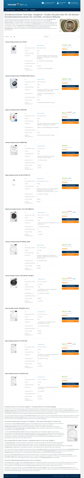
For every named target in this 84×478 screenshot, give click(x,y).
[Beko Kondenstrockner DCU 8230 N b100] (13, 381)
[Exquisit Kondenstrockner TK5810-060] (13, 117)
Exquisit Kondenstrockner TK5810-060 (15, 110)
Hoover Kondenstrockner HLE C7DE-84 (16, 42)
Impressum (55, 476)
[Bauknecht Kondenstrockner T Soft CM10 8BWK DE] (13, 216)
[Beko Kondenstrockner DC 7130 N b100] (13, 348)
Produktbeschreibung (70, 52)
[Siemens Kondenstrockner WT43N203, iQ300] (13, 249)
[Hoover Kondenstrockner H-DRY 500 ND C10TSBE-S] (13, 283)
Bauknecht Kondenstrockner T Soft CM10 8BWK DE (19, 209)
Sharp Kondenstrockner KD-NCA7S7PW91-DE (17, 175)
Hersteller (25, 9)
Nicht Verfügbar (70, 54)
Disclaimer (67, 476)
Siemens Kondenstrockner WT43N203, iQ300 (17, 241)
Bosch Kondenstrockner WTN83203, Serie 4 (17, 308)
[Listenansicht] (14, 37)
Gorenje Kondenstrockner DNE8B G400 (16, 142)
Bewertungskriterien (75, 476)
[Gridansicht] (11, 37)
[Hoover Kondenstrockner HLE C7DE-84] (13, 49)
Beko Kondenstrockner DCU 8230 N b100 (16, 373)
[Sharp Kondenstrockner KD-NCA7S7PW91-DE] (13, 182)
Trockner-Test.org (10, 9)
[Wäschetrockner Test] (16, 4)
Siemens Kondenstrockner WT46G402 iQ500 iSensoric (20, 76)
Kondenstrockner (40, 45)
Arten (18, 9)
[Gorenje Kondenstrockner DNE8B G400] (13, 150)
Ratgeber (33, 9)
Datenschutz (61, 476)
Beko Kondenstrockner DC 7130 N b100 (16, 341)
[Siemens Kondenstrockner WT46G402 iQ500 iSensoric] (13, 83)
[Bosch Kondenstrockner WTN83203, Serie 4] (13, 315)
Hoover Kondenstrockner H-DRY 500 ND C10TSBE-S (19, 275)
